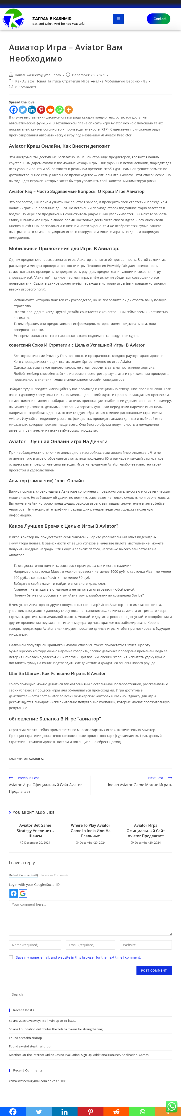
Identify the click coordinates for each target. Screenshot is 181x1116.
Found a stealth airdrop (25, 1038)
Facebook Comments (54, 875)
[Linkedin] (32, 110)
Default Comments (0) (23, 875)
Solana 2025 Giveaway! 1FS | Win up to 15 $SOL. (42, 1020)
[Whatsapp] (59, 110)
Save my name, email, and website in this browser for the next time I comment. (78, 957)
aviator (47, 163)
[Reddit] (50, 110)
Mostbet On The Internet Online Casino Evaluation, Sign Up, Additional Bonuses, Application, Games (78, 1055)
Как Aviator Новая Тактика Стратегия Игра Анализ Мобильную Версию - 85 (81, 81)
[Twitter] (23, 110)
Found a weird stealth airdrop (29, 1046)
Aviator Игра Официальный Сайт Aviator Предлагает (146, 830)
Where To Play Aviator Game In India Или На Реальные (91, 830)
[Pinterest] (41, 110)
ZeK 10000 (59, 1081)
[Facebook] (13, 110)
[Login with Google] (23, 893)
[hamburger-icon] (118, 19)
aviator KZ (36, 758)
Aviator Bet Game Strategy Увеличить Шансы (35, 830)
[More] (69, 110)
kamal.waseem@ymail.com (38, 75)
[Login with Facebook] (13, 893)
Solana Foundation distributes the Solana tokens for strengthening (56, 1029)
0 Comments (26, 87)
